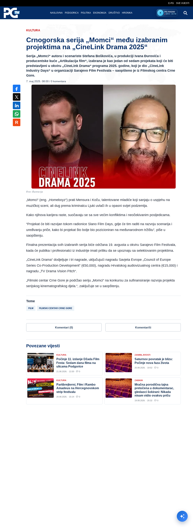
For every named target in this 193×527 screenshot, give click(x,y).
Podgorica (72, 13)
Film (30, 308)
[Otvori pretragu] (185, 13)
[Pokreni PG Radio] (160, 13)
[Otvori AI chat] (182, 516)
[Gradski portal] (15, 13)
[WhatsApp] (16, 114)
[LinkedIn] (16, 105)
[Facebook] (16, 88)
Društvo (114, 13)
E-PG (171, 3)
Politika (86, 13)
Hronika (127, 13)
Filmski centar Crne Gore (55, 308)
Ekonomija (99, 13)
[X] (16, 97)
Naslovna (56, 13)
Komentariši (143, 327)
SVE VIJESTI (182, 3)
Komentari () (64, 327)
